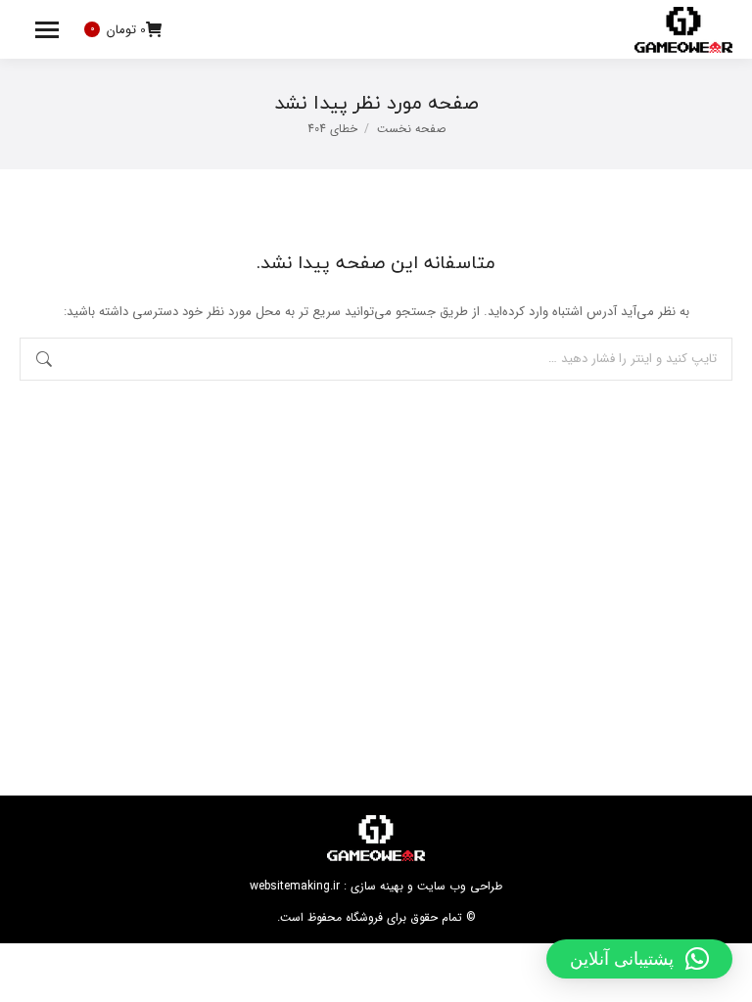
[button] (639, 959)
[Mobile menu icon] (47, 30)
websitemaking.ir (295, 886)
